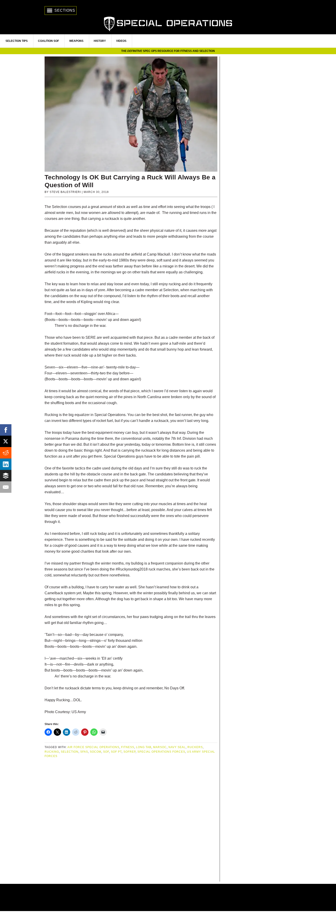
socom (95, 751)
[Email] (5, 487)
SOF (106, 751)
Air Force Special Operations (93, 747)
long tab (143, 747)
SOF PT (116, 751)
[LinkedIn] (5, 464)
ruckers (195, 747)
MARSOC (160, 747)
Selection (69, 751)
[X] (5, 441)
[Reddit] (5, 452)
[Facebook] (5, 430)
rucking (52, 751)
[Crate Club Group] (168, 897)
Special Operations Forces (161, 751)
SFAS (84, 751)
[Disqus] (131, 820)
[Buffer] (5, 475)
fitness (127, 747)
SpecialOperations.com (168, 23)
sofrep (129, 751)
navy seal (177, 747)
